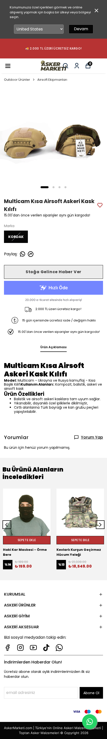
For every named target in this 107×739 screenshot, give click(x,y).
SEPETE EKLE (27, 540)
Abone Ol (91, 692)
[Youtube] (33, 647)
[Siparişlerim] (77, 66)
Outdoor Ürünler (17, 79)
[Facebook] (7, 647)
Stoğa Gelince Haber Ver (53, 272)
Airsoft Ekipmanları (52, 79)
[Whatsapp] (59, 647)
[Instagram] (20, 647)
